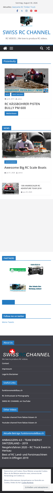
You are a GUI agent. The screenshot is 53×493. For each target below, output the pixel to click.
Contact (5, 363)
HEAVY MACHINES (17, 94)
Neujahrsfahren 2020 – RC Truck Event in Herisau (26, 448)
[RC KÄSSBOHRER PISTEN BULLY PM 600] (26, 80)
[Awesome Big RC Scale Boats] (26, 145)
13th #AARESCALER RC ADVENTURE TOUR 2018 (31, 187)
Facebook (8, 302)
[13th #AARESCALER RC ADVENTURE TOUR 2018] (10, 189)
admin (19, 99)
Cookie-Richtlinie (27, 482)
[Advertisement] (26, 225)
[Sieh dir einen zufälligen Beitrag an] (48, 48)
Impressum (7, 369)
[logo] (26, 349)
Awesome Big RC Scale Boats (25, 167)
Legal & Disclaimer (10, 374)
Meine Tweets (8, 322)
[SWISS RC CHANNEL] (5, 48)
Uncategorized (10, 162)
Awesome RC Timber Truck (23, 7)
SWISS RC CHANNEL (26, 32)
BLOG (7, 94)
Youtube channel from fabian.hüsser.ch (19, 417)
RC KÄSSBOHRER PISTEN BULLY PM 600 (22, 106)
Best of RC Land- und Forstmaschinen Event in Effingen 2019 (24, 456)
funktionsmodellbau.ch (12, 390)
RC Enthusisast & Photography (15, 396)
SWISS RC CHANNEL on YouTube (16, 401)
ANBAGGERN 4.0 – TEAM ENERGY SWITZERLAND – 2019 (22, 441)
